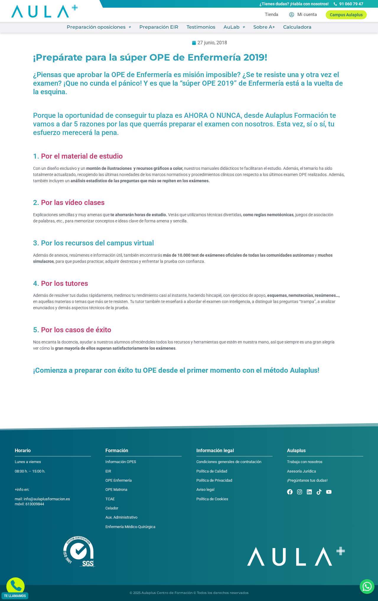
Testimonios (201, 27)
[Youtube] (329, 492)
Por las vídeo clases (73, 202)
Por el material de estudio (81, 156)
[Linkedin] (309, 492)
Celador (111, 508)
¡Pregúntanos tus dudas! (307, 480)
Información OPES (120, 462)
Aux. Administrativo (121, 517)
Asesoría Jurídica (301, 471)
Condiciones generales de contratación (228, 462)
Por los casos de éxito (76, 330)
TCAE (110, 499)
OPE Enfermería (118, 480)
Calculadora (297, 27)
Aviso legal (205, 489)
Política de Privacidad (214, 480)
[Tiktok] (319, 492)
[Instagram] (299, 492)
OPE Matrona (116, 489)
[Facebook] (290, 492)
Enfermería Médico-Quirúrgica (130, 527)
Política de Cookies (212, 499)
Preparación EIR (158, 27)
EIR (108, 471)
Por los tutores (64, 283)
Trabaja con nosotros (304, 462)
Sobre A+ (264, 27)
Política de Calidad (211, 471)
